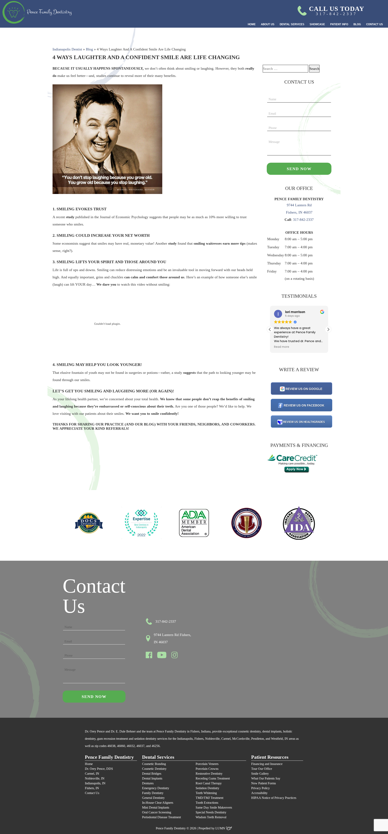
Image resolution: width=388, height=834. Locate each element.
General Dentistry (153, 797)
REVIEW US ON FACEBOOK (304, 405)
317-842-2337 (303, 220)
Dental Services (292, 24)
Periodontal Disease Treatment (161, 817)
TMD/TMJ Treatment (209, 797)
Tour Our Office (261, 768)
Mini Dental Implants (155, 807)
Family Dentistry (152, 793)
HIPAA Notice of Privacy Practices (273, 797)
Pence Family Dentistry (109, 757)
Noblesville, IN (94, 778)
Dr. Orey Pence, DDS (99, 768)
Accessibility (259, 793)
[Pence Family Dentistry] (37, 12)
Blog (357, 24)
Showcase (317, 24)
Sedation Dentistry (207, 788)
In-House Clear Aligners (157, 802)
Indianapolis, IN (95, 783)
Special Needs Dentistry (211, 812)
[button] (328, 329)
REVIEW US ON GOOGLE (304, 389)
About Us (267, 24)
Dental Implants (152, 778)
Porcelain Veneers (207, 764)
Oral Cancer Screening (156, 812)
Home (252, 24)
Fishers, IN (92, 788)
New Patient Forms (263, 783)
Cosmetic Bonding (154, 764)
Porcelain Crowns (207, 768)
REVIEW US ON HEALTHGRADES (304, 421)
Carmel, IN (92, 773)
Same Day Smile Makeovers (214, 807)
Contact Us (374, 24)
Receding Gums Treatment (213, 778)
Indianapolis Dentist (67, 49)
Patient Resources (269, 757)
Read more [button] (281, 347)
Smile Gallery (260, 773)
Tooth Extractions (207, 802)
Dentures (148, 783)
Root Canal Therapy (209, 783)
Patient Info (339, 24)
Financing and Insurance (267, 764)
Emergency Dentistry (155, 788)
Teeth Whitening (206, 793)
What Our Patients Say (265, 778)
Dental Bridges (151, 773)
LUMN (220, 828)
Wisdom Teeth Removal (211, 817)
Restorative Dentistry (209, 773)
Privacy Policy (260, 788)
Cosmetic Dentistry (154, 768)
